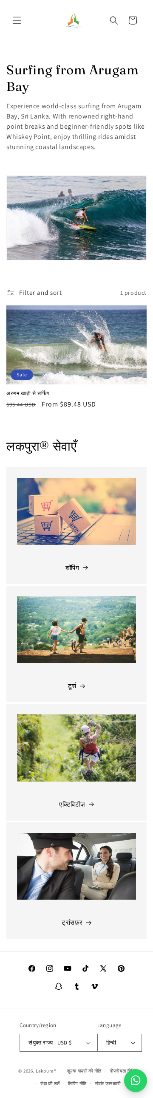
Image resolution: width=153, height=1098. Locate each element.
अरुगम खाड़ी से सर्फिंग (27, 393)
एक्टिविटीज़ (72, 804)
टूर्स (72, 686)
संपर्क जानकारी (108, 1084)
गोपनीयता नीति (122, 1071)
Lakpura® (46, 1071)
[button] (17, 20)
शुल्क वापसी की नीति (84, 1071)
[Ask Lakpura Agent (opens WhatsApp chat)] (135, 1080)
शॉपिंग (72, 568)
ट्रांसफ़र (72, 922)
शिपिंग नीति (77, 1084)
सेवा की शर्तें (50, 1084)
